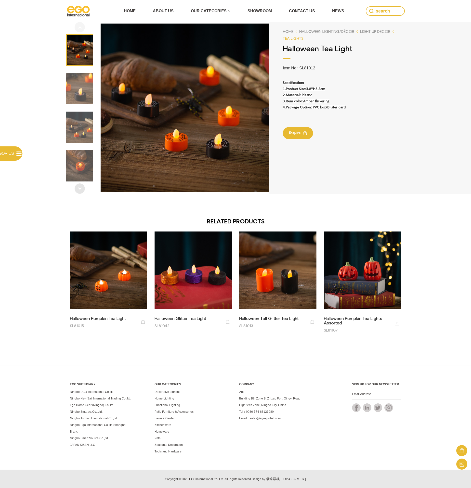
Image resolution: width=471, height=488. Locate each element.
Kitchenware (163, 425)
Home (130, 11)
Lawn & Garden (165, 418)
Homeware (162, 431)
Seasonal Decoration (169, 445)
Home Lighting (164, 398)
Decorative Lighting (168, 392)
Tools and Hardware (168, 451)
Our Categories (209, 11)
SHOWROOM (260, 11)
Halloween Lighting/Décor (326, 31)
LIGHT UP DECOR (375, 31)
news (338, 11)
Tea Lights (293, 38)
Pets (157, 438)
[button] (80, 188)
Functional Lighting (167, 405)
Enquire (295, 132)
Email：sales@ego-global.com (260, 418)
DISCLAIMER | (294, 479)
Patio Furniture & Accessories (174, 411)
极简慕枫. (273, 479)
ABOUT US (163, 11)
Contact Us (302, 11)
